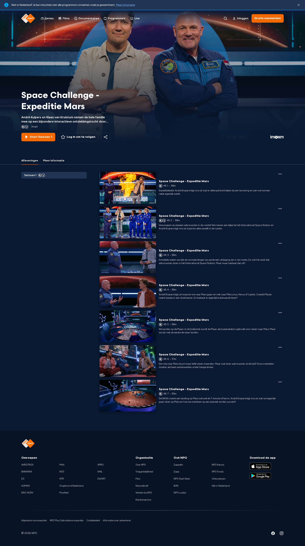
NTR (61, 479)
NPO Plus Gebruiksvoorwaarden (67, 520)
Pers (138, 479)
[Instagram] (281, 533)
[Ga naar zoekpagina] (225, 18)
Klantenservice (143, 500)
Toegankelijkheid (144, 472)
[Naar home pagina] (28, 18)
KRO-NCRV (27, 493)
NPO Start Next (182, 479)
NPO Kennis (218, 465)
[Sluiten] (299, 5)
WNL (100, 472)
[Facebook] (273, 533)
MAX (61, 465)
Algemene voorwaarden (34, 520)
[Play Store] (260, 476)
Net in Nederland (221, 486)
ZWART (101, 479)
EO (22, 479)
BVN (176, 486)
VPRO (100, 465)
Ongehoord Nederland (71, 486)
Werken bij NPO (144, 493)
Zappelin (178, 465)
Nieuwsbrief (142, 486)
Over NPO (141, 465)
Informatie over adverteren (117, 520)
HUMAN (25, 486)
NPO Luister (180, 493)
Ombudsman (219, 479)
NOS (61, 472)
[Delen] (105, 137)
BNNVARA (26, 472)
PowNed (63, 493)
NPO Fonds (217, 472)
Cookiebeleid (93, 520)
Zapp (176, 472)
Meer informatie (125, 5)
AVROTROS (27, 465)
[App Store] (260, 466)
